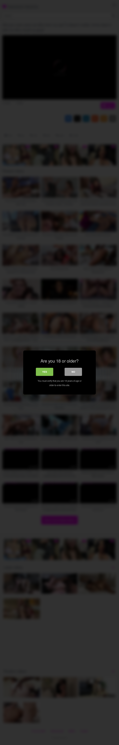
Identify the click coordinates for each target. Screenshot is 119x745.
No (73, 371)
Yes (44, 371)
